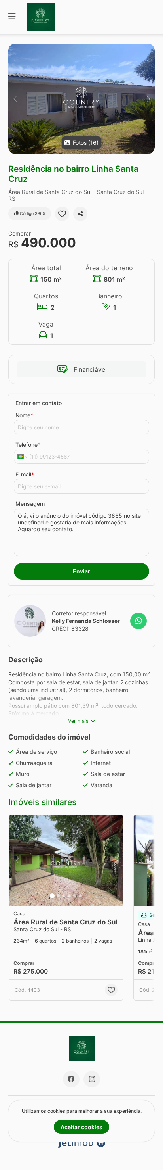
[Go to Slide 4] (69, 895)
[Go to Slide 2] (58, 895)
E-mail (24, 474)
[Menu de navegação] (11, 17)
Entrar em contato (38, 403)
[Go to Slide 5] (74, 895)
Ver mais (78, 721)
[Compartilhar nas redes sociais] (80, 214)
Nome (24, 415)
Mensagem (30, 503)
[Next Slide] (148, 99)
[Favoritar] (62, 214)
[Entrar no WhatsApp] (138, 621)
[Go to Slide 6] (80, 895)
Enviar (81, 571)
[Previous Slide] (14, 99)
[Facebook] (71, 1079)
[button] (81, 99)
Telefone (27, 444)
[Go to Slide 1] (52, 895)
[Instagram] (91, 1079)
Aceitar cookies (81, 1127)
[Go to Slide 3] (63, 895)
